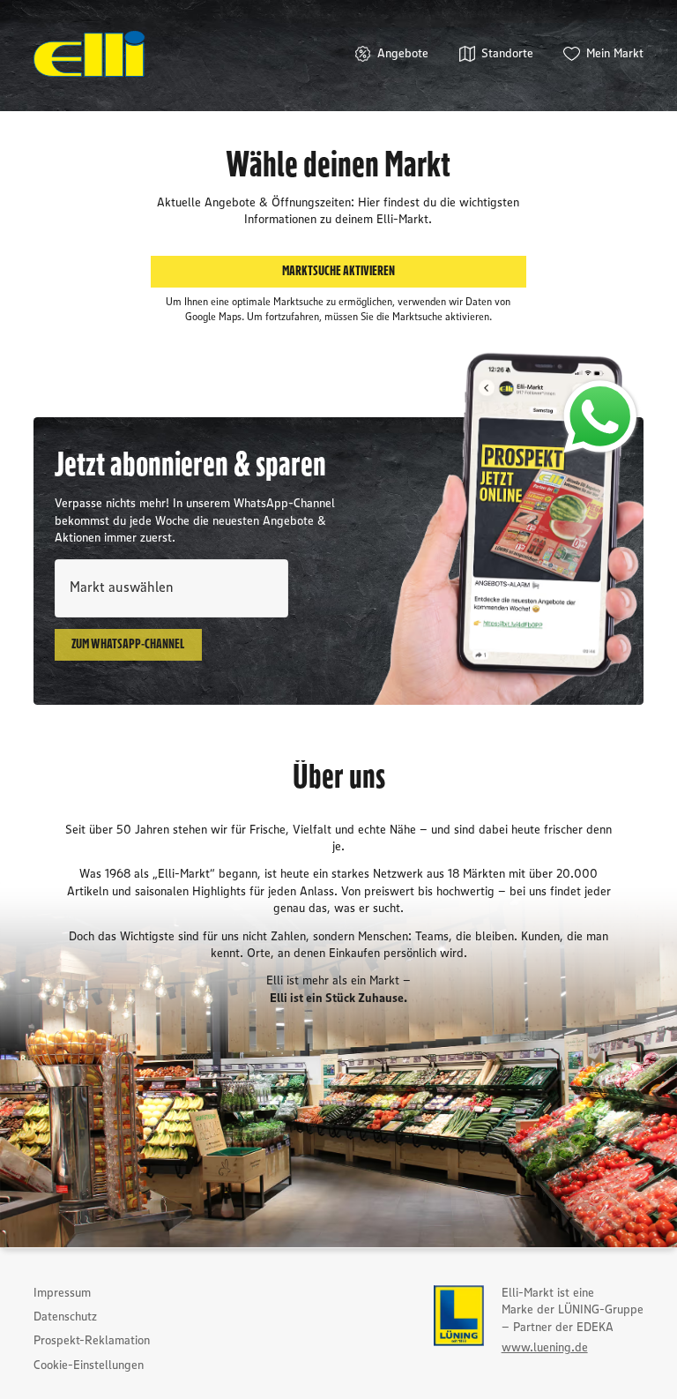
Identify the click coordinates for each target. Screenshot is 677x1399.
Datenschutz (65, 1317)
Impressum (62, 1293)
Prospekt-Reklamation (91, 1341)
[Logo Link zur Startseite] (89, 54)
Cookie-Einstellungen (88, 1365)
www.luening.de (545, 1348)
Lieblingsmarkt (91, 557)
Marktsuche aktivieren (338, 271)
